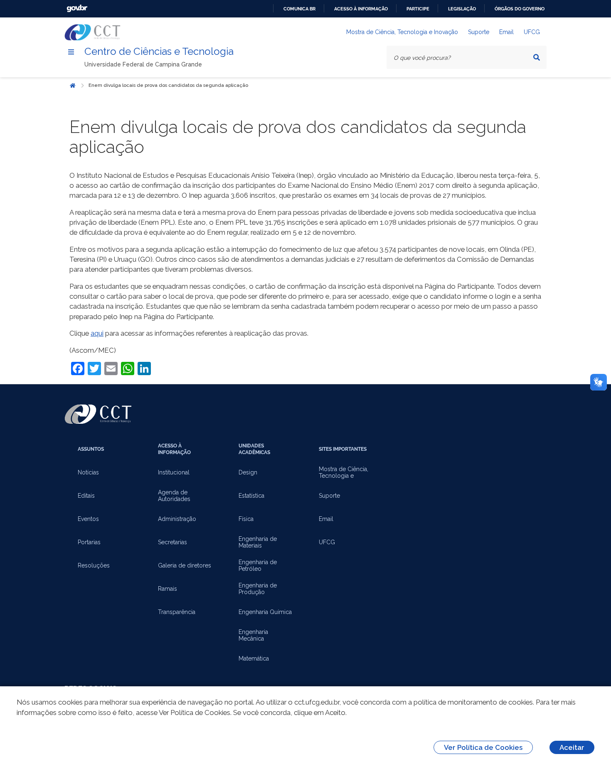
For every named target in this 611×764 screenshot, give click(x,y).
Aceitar (571, 747)
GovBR (77, 8)
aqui (97, 333)
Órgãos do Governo (519, 9)
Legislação (462, 9)
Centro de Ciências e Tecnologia (159, 51)
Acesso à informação (361, 9)
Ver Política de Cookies (483, 747)
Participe (418, 9)
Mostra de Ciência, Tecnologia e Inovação (402, 32)
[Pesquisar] (536, 57)
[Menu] (71, 52)
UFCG (532, 32)
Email (506, 32)
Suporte (478, 32)
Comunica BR (299, 9)
